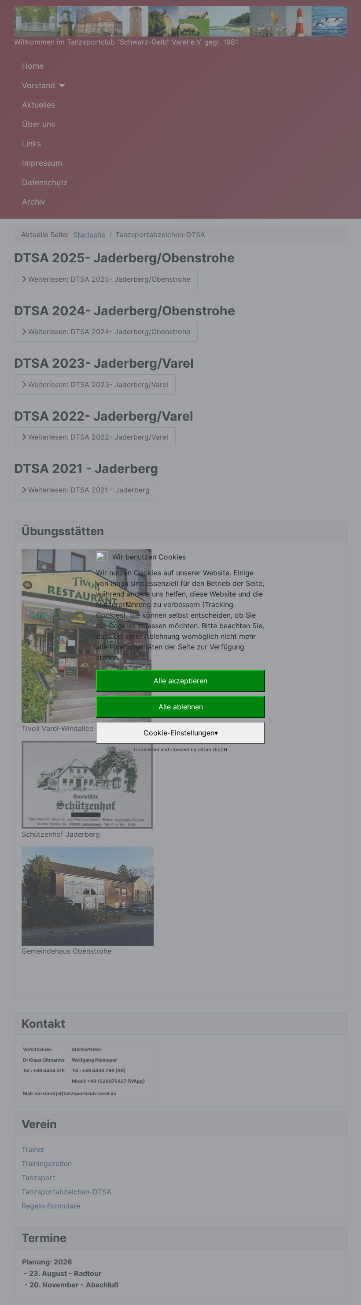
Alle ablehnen (180, 706)
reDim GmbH (212, 749)
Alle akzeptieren (180, 680)
